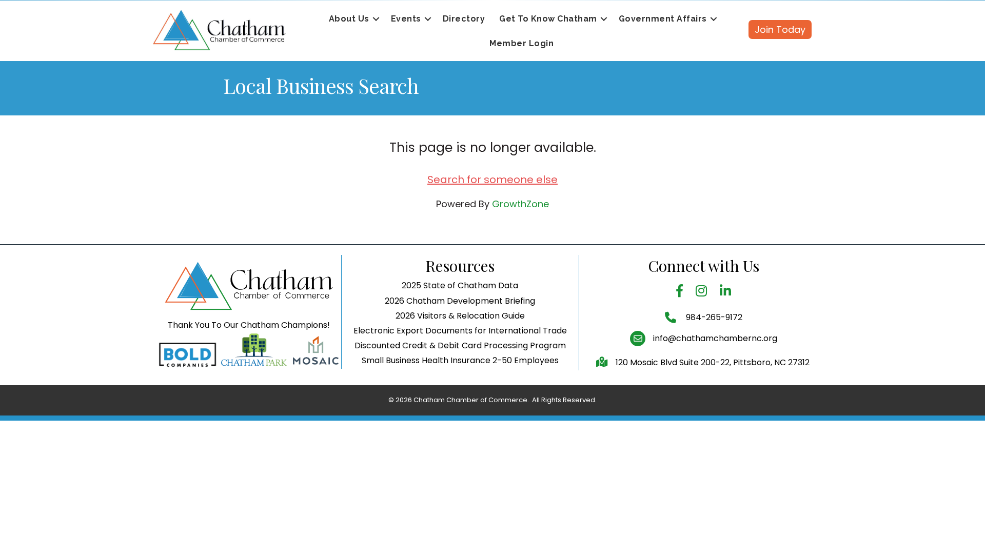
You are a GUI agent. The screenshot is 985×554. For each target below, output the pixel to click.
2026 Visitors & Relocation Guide (460, 316)
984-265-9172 (713, 317)
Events (406, 19)
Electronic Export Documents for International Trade (460, 331)
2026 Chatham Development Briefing (460, 301)
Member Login (521, 43)
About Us (349, 19)
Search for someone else (492, 179)
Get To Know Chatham (548, 19)
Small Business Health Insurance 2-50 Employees (460, 360)
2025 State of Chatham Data (460, 285)
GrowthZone (520, 203)
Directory (464, 19)
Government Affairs (663, 19)
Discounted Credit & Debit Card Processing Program (460, 345)
